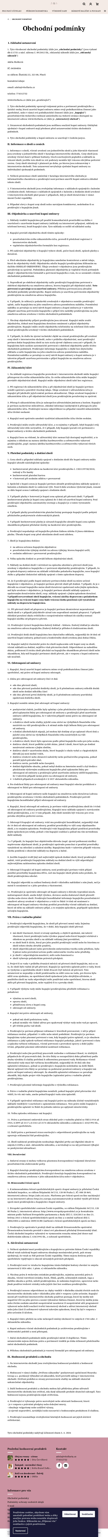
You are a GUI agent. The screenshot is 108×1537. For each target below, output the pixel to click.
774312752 (61, 1459)
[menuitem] (12, 11)
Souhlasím (87, 1514)
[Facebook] (59, 1466)
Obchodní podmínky (18, 1498)
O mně (11, 1505)
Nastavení (20, 1530)
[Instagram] (66, 1466)
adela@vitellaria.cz (66, 1456)
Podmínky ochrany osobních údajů (26, 1501)
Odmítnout (70, 1514)
